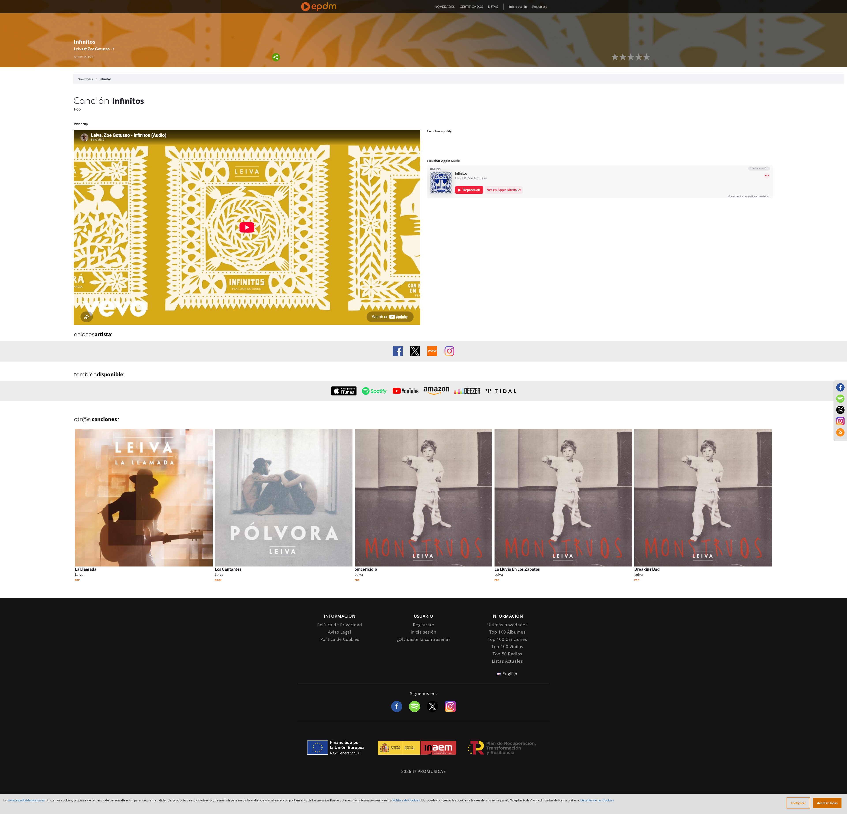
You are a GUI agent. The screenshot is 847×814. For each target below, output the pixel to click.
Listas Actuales (507, 661)
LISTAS (493, 6)
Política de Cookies (339, 639)
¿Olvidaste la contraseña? (423, 639)
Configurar (798, 803)
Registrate (423, 625)
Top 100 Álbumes (507, 632)
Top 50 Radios (507, 654)
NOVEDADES (445, 6)
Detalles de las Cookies (597, 800)
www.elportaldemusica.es (26, 800)
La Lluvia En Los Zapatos (517, 569)
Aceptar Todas (827, 803)
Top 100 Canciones (507, 639)
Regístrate (539, 6)
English (509, 674)
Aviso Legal (339, 632)
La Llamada (85, 569)
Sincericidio (366, 569)
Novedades (85, 79)
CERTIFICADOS (471, 6)
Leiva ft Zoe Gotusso (92, 48)
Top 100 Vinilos (507, 646)
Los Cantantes (228, 569)
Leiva (79, 574)
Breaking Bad (647, 569)
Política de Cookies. (406, 800)
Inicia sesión (518, 6)
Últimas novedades (507, 625)
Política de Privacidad (339, 625)
